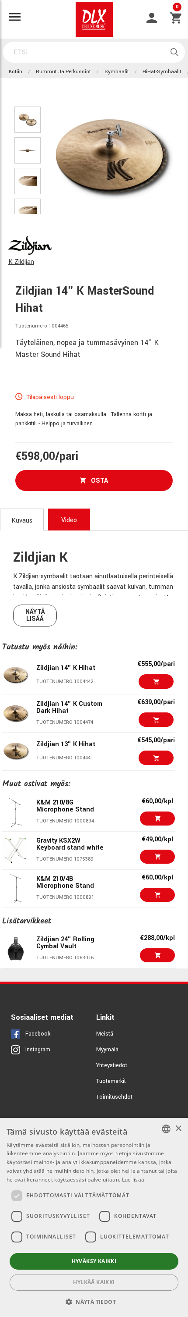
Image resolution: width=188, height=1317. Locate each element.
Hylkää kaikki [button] (94, 1282)
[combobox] (166, 1129)
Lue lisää (133, 1179)
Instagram (37, 1050)
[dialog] (94, 1217)
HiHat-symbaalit (162, 72)
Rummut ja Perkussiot (63, 72)
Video (69, 520)
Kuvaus (21, 520)
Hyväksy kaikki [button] (94, 1261)
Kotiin (15, 72)
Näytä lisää (35, 615)
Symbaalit (116, 72)
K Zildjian (21, 262)
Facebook (37, 1034)
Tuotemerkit (111, 1081)
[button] (94, 1301)
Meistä (104, 1034)
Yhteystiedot (111, 1065)
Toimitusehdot (114, 1097)
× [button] (178, 1128)
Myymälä (107, 1050)
